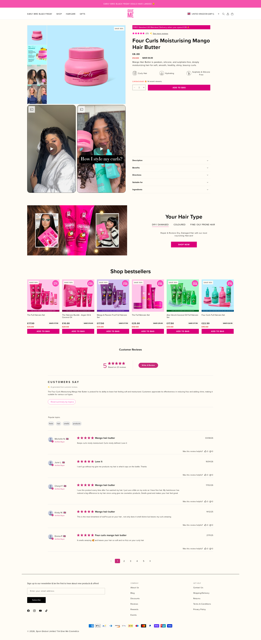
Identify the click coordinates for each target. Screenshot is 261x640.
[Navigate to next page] (150, 561)
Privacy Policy (199, 609)
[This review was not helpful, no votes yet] (210, 451)
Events (133, 615)
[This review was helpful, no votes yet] (205, 451)
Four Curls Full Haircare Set (213, 315)
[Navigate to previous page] (111, 561)
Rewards (134, 609)
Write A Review (148, 365)
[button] (61, 14)
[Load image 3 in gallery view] (37, 74)
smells (66, 423)
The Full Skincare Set (141, 315)
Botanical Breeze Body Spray (142, 128)
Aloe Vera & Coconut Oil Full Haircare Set (182, 316)
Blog (132, 593)
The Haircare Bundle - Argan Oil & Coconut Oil (76, 316)
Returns (197, 598)
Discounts (135, 598)
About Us (134, 587)
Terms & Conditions (202, 604)
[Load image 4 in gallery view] (37, 94)
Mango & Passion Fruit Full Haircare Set (112, 316)
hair (58, 423)
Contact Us (198, 587)
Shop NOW (184, 244)
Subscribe (36, 600)
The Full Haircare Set (36, 315)
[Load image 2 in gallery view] (37, 55)
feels (51, 423)
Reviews (134, 604)
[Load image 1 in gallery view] (37, 35)
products (76, 423)
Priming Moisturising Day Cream (169, 128)
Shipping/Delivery (201, 593)
